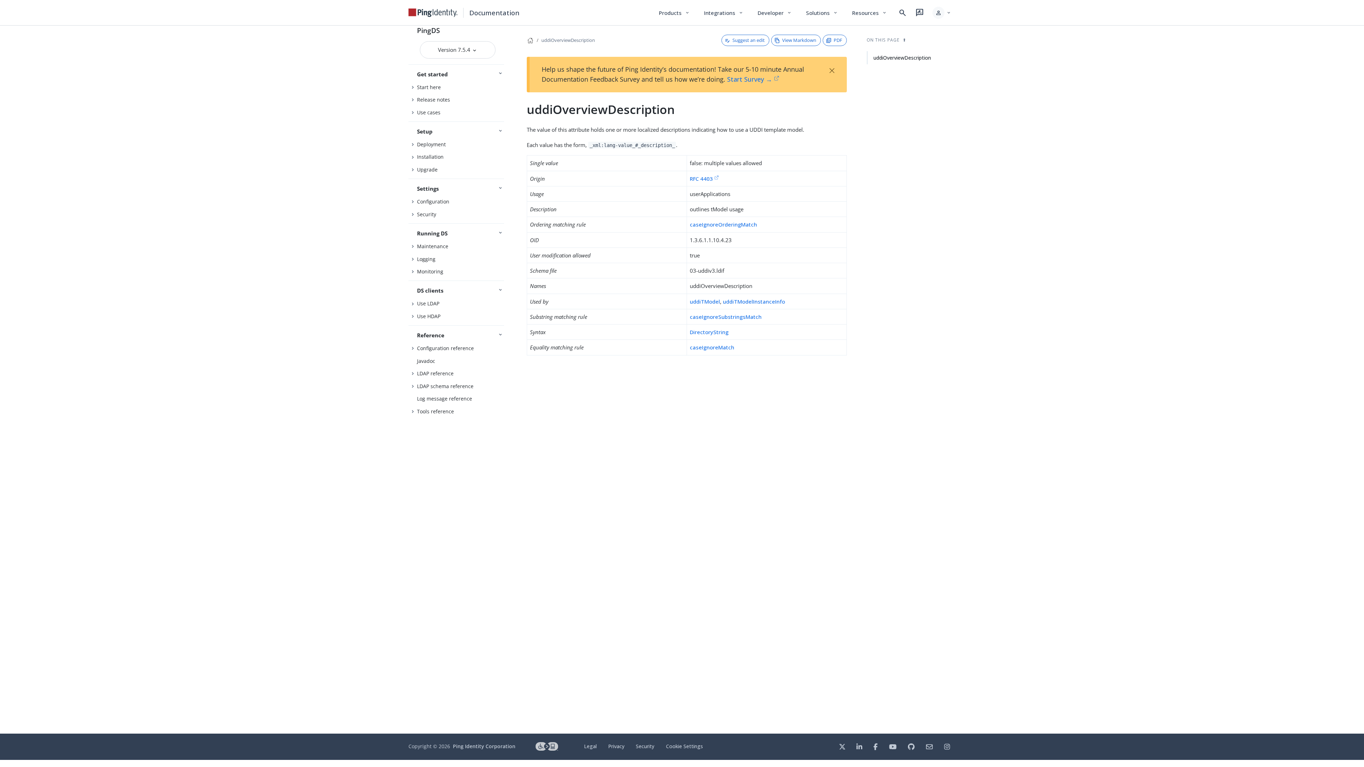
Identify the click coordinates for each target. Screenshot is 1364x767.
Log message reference (444, 398)
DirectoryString (709, 332)
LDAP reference (435, 373)
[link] (433, 13)
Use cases (428, 112)
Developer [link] (775, 12)
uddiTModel (705, 301)
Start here (429, 87)
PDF (838, 40)
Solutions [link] (822, 12)
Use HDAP (428, 316)
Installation (430, 156)
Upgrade (427, 169)
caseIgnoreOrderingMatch (723, 224)
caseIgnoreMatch (712, 347)
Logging (426, 259)
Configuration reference (445, 348)
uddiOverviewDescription (568, 40)
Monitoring (430, 271)
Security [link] (645, 746)
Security (426, 214)
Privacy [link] (616, 746)
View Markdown (799, 40)
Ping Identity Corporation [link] (484, 746)
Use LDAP (428, 303)
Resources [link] (869, 12)
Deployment (431, 144)
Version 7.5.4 (455, 49)
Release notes (433, 99)
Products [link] (674, 12)
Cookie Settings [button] (684, 746)
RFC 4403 (701, 178)
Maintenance (432, 246)
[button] (942, 12)
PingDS (428, 30)
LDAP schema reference (445, 386)
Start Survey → (749, 79)
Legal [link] (590, 746)
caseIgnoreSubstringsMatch (726, 316)
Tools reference (435, 411)
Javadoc (426, 361)
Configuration (433, 201)
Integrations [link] (723, 12)
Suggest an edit (748, 40)
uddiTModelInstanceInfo (754, 301)
